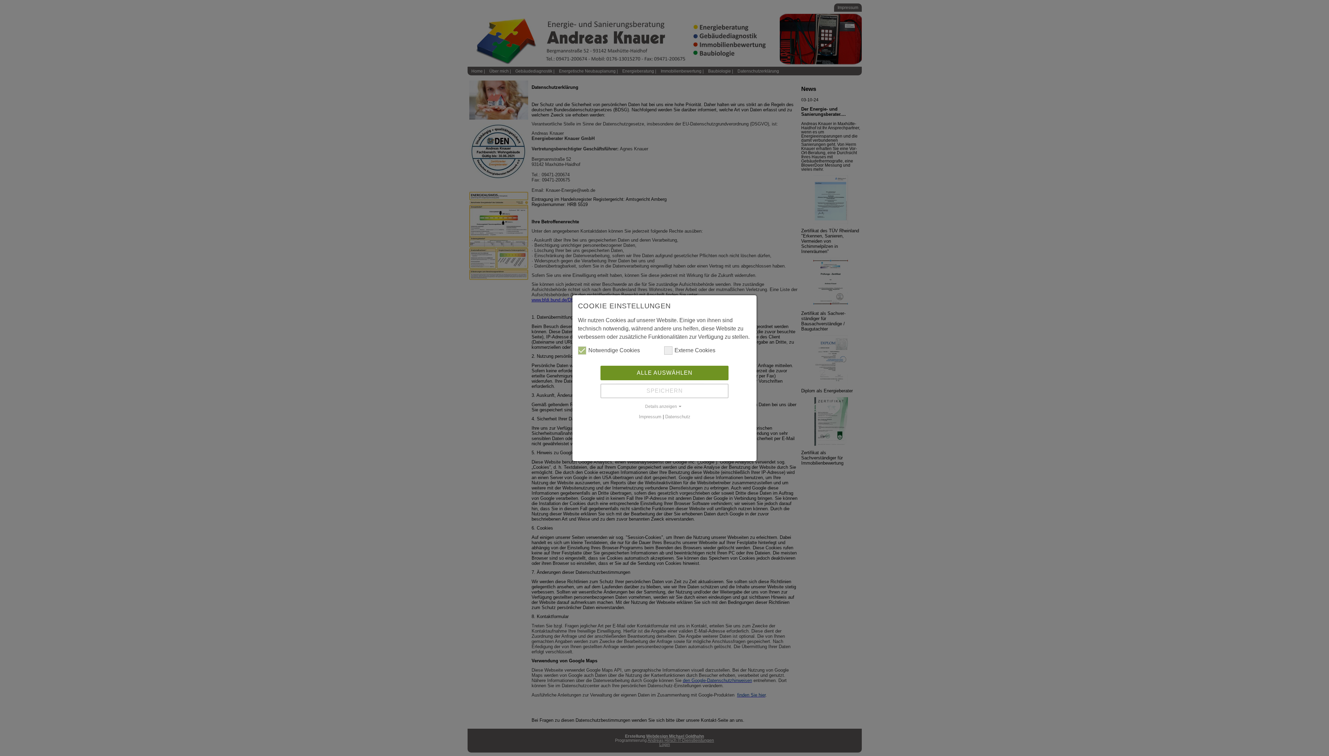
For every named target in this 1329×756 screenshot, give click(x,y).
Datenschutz (677, 416)
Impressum (650, 416)
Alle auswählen (665, 373)
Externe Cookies (695, 350)
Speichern (665, 391)
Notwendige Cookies (614, 350)
